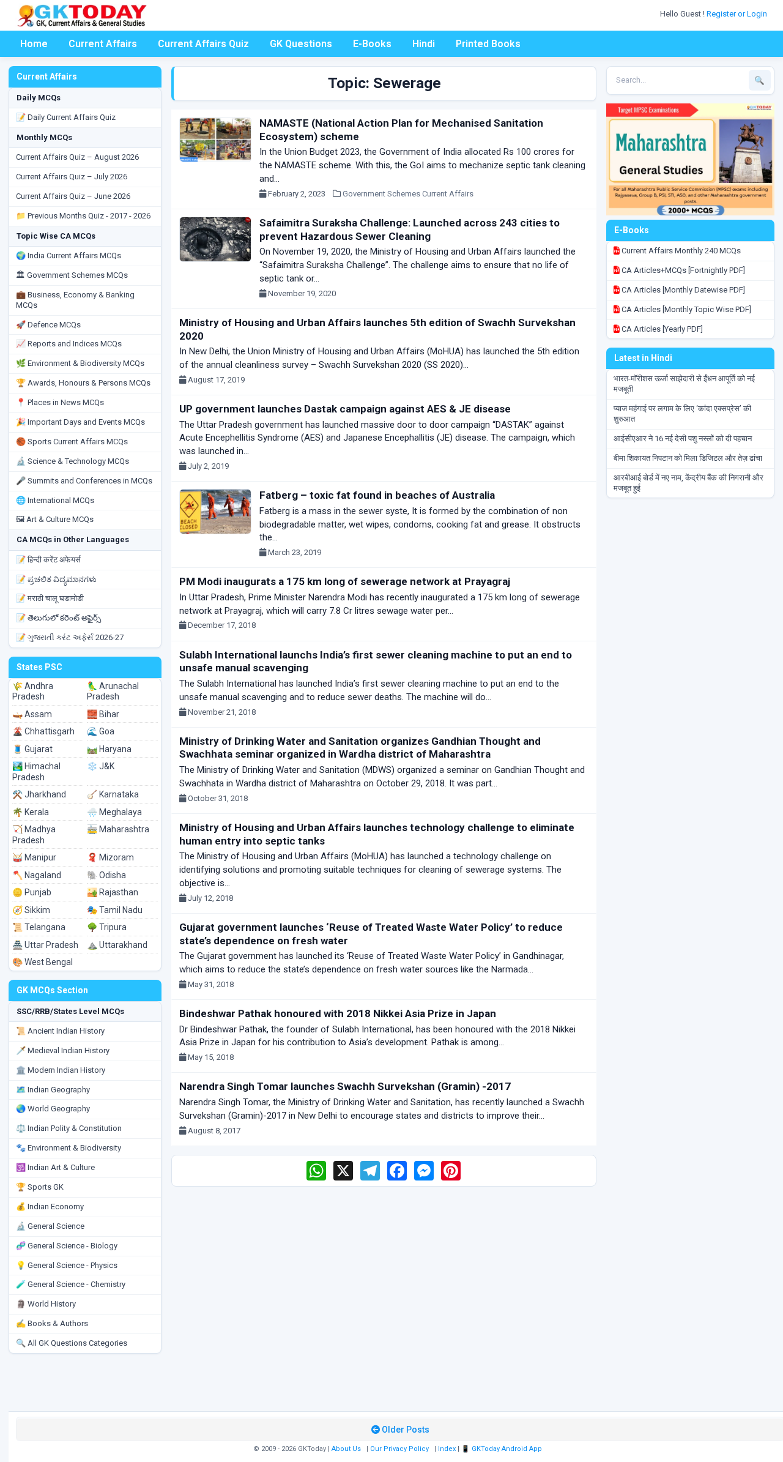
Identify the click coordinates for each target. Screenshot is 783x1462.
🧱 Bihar (103, 714)
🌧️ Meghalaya (114, 812)
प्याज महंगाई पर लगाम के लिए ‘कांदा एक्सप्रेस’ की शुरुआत (682, 413)
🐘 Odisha (106, 875)
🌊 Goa (100, 731)
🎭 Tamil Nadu (115, 910)
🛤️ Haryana (109, 749)
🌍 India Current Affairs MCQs (68, 255)
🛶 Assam (32, 714)
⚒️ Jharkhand (39, 794)
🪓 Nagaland (36, 875)
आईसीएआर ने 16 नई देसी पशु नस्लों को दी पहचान (683, 438)
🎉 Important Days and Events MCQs (80, 422)
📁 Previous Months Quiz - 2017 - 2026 (83, 215)
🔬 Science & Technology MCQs (72, 461)
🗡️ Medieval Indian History (62, 1050)
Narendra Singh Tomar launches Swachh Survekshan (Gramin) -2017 (345, 1086)
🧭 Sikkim (31, 910)
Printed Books (488, 44)
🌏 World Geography (53, 1108)
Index (447, 1449)
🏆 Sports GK (40, 1187)
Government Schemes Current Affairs (408, 193)
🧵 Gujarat (32, 749)
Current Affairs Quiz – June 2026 (73, 196)
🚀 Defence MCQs (48, 324)
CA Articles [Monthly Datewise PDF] (682, 289)
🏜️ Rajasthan (112, 892)
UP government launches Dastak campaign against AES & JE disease (345, 409)
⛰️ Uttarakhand (117, 945)
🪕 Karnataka (113, 794)
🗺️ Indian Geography (53, 1089)
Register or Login (738, 13)
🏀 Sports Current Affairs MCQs (72, 441)
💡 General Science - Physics (66, 1265)
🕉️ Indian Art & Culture (55, 1167)
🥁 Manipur (34, 857)
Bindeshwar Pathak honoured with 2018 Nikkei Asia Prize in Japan (337, 1013)
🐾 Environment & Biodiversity (68, 1147)
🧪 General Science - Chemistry (70, 1284)
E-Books (372, 44)
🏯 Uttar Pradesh (45, 945)
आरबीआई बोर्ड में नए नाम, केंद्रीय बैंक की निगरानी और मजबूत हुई (688, 483)
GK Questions (301, 44)
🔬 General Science (50, 1226)
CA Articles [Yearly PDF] (661, 329)
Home (34, 44)
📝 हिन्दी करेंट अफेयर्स (48, 559)
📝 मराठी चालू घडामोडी (50, 598)
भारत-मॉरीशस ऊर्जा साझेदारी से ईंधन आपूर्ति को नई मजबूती (684, 383)
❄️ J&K (100, 766)
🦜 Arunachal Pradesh (113, 691)
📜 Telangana (38, 927)
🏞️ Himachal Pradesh (36, 771)
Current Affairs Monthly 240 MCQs (680, 250)
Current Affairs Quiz (203, 44)
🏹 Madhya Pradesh (34, 834)
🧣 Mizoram (110, 857)
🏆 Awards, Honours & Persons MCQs (83, 382)
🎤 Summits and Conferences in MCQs (84, 480)
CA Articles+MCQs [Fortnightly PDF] (682, 270)
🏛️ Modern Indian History (60, 1070)
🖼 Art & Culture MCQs (55, 519)
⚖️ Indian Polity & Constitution (69, 1128)
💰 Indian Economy (50, 1206)
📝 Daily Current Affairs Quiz (66, 117)
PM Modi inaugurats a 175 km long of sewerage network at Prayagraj (344, 581)
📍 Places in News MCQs (60, 402)
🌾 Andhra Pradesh (32, 691)
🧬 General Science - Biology (66, 1245)
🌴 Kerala (30, 812)
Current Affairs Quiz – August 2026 (77, 157)
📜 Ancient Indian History (60, 1030)
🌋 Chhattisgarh (43, 731)
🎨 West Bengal (42, 962)
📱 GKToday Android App (502, 1449)
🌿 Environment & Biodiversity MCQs (80, 363)
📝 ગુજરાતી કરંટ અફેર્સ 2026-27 (70, 637)
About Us (346, 1449)
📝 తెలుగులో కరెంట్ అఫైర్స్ (58, 617)
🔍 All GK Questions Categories (71, 1343)
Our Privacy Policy (399, 1449)
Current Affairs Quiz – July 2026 (71, 176)
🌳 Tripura (107, 927)
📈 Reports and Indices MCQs (69, 343)
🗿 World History (46, 1303)
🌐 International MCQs (55, 500)
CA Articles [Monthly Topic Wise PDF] (685, 309)
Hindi (423, 44)
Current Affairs (103, 44)
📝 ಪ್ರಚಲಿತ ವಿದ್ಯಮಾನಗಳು (56, 579)
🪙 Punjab (31, 892)
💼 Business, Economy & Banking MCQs (75, 300)
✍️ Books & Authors (52, 1323)
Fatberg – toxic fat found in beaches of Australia (377, 495)
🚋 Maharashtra (118, 829)
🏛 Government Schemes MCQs (72, 275)
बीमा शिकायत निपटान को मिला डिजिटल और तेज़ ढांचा (688, 458)
